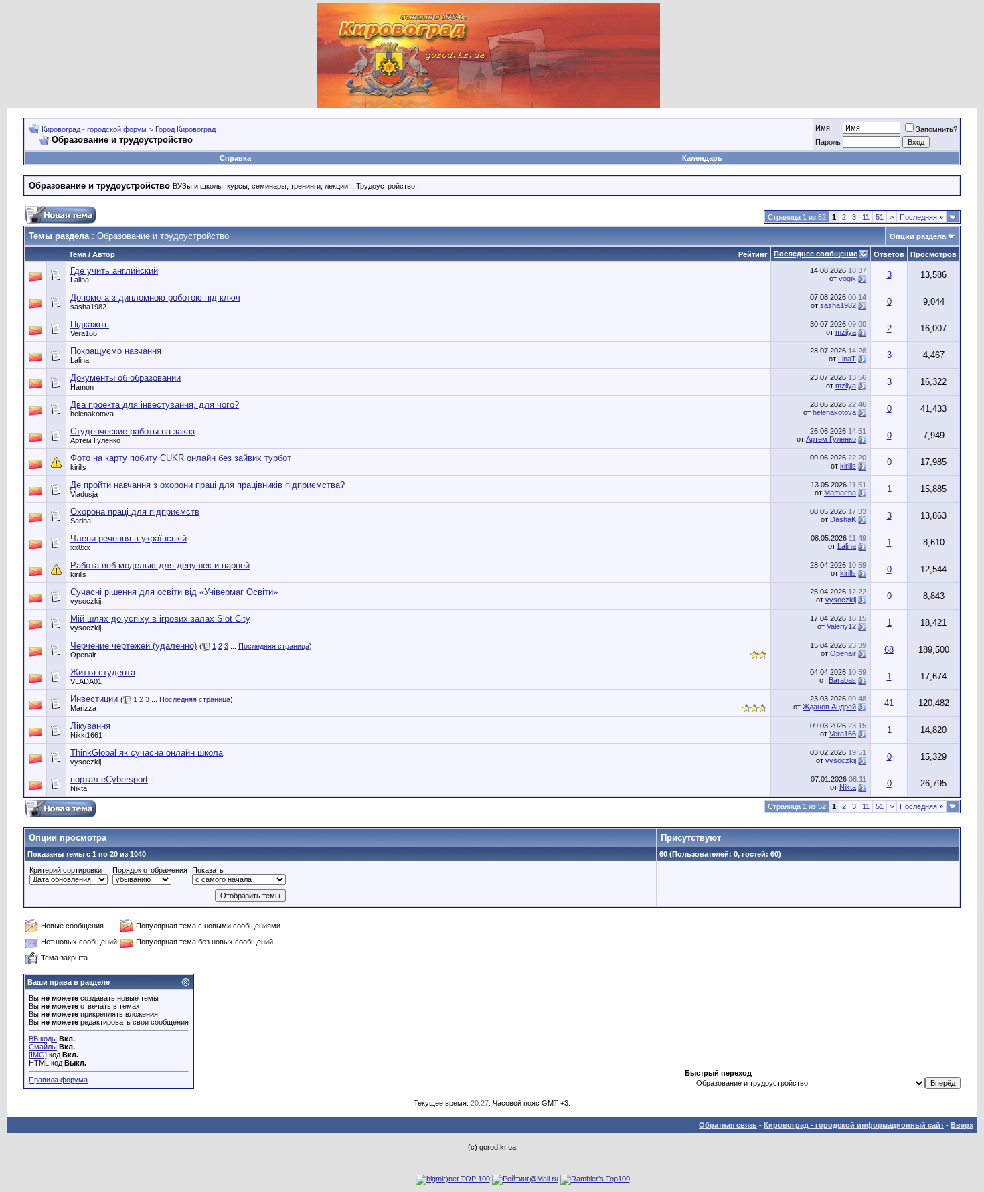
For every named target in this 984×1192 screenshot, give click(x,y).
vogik (847, 278)
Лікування (90, 726)
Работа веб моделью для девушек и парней (160, 565)
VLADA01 (86, 681)
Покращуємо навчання (115, 351)
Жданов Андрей (829, 707)
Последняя (921, 217)
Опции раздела (918, 236)
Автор (103, 254)
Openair (83, 655)
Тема (77, 254)
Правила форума (58, 1080)
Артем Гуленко (95, 440)
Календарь (702, 158)
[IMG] (38, 1055)
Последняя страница (273, 646)
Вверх (962, 1125)
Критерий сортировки (65, 870)
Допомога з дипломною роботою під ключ (155, 297)
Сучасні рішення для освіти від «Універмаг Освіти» (174, 592)
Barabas (842, 680)
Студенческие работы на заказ (132, 431)
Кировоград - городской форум (94, 129)
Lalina (79, 280)
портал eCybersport (109, 779)
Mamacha (840, 493)
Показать (208, 870)
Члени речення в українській (128, 538)
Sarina (80, 521)
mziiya (845, 332)
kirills (78, 467)
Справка (235, 158)
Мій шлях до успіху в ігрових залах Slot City (160, 619)
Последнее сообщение (815, 254)
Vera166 (83, 333)
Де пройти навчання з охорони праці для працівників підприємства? (207, 485)
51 (880, 217)
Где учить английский (114, 271)
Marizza (83, 708)
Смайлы (43, 1047)
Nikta (78, 788)
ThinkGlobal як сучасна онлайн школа (146, 753)
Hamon (82, 387)
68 (889, 650)
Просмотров (933, 254)
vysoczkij (85, 601)
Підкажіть (89, 324)
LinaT (847, 359)
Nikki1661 (86, 735)
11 (866, 217)
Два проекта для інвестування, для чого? (154, 405)
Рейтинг (753, 254)
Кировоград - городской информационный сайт (854, 1125)
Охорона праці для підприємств (134, 512)
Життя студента (102, 672)
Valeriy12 (841, 626)
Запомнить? (936, 129)
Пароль (828, 142)
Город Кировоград (185, 129)
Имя (822, 128)
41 (889, 703)
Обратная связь (728, 1125)
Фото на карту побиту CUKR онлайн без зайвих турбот (180, 458)
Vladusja (84, 494)
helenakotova (92, 414)
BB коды (43, 1039)
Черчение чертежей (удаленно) (133, 646)
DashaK (843, 519)
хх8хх (80, 547)
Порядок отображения (149, 870)
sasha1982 (88, 307)
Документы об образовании (125, 378)
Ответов (889, 254)
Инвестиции (94, 699)
